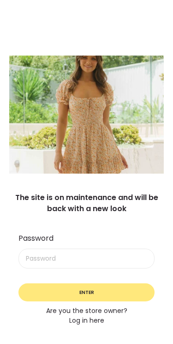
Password (36, 238)
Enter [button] (86, 292)
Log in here (86, 320)
